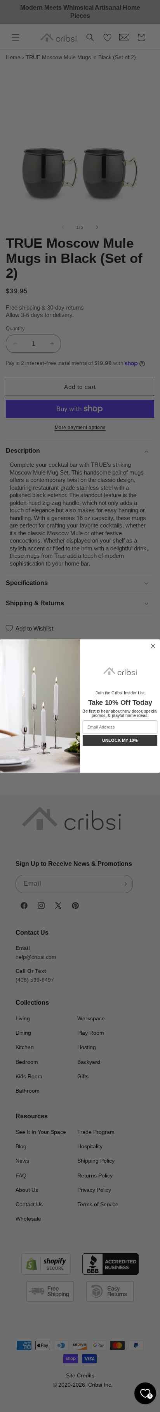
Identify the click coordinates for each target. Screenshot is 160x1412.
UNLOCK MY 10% (120, 740)
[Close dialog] (153, 646)
